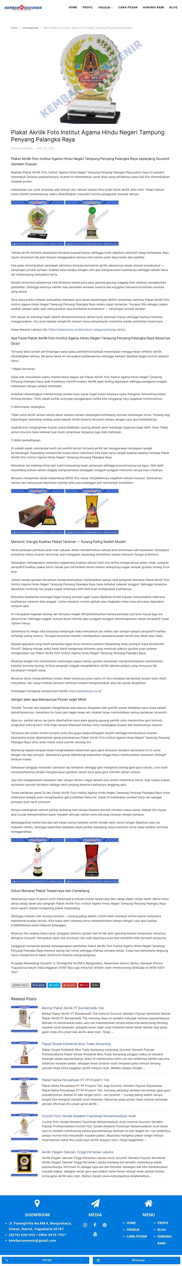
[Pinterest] (104, 1225)
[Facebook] (94, 1225)
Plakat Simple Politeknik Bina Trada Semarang (76, 1044)
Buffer (95, 985)
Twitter (55, 985)
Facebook (39, 985)
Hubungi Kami (153, 7)
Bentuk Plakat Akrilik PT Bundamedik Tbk (73, 1008)
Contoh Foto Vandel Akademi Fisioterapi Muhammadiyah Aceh (89, 1116)
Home (73, 7)
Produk (104, 7)
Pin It (84, 985)
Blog (174, 7)
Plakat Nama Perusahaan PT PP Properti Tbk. (76, 1080)
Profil (88, 7)
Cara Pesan (128, 7)
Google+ (70, 985)
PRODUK (133, 1230)
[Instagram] (85, 1225)
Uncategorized (30, 27)
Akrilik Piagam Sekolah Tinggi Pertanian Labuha (77, 1152)
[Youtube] (95, 1233)
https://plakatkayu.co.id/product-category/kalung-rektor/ (87, 329)
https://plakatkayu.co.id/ (85, 691)
